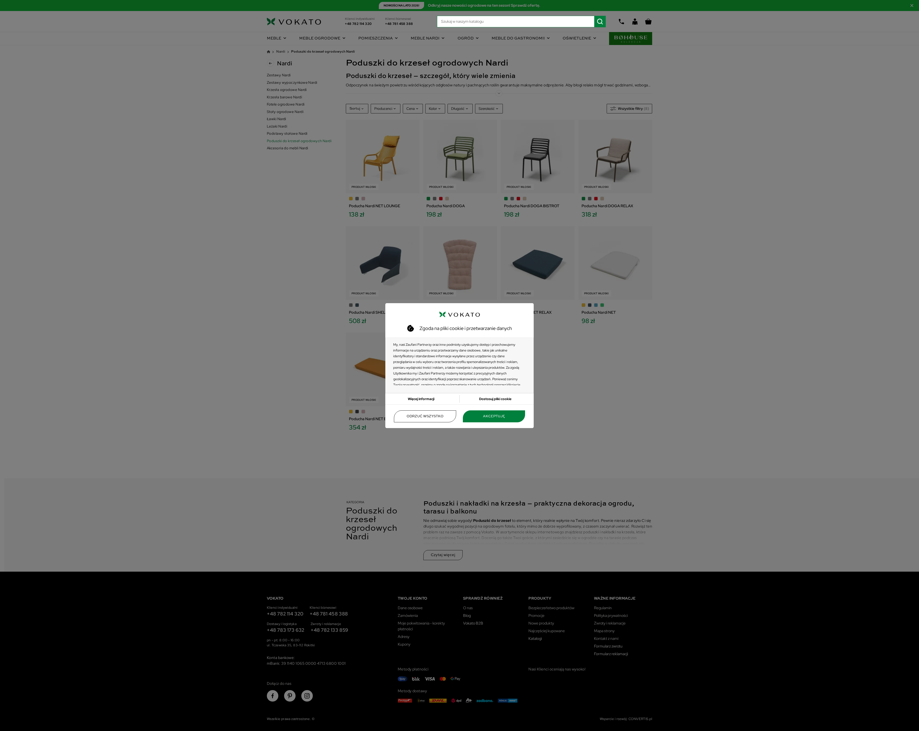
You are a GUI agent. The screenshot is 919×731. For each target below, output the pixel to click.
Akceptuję (494, 416)
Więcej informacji (421, 399)
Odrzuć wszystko (425, 416)
